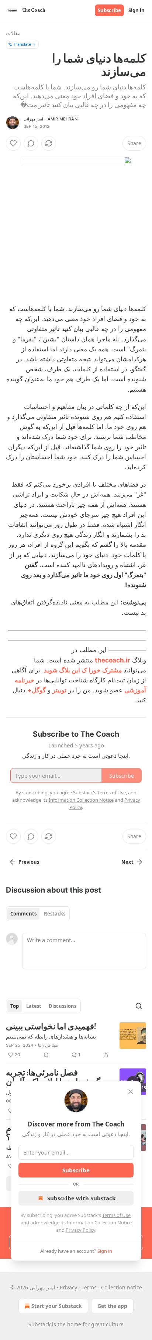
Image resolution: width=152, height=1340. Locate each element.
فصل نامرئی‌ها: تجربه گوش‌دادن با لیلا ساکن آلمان (53, 1077)
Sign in (136, 10)
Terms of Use (116, 1215)
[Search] (138, 1006)
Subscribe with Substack (81, 1198)
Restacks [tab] (54, 913)
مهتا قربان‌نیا (48, 1045)
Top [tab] (14, 1006)
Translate (22, 44)
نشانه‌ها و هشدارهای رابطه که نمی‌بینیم (51, 1036)
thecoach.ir (112, 660)
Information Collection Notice (99, 1222)
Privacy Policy (80, 1230)
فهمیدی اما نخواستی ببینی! (51, 1027)
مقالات (13, 33)
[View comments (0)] (31, 143)
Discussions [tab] (62, 1006)
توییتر (59, 690)
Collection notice (121, 1287)
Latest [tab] (33, 1006)
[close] (131, 1092)
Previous (28, 862)
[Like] (13, 143)
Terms (89, 1287)
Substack (39, 1324)
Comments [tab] (23, 913)
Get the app (112, 1305)
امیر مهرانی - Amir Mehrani (51, 119)
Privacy (68, 1287)
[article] (76, 1041)
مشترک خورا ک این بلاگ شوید (83, 670)
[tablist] (38, 913)
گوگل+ (36, 690)
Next (127, 862)
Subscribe (109, 10)
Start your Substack (56, 1305)
